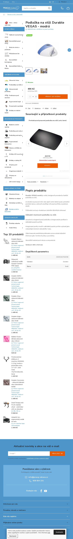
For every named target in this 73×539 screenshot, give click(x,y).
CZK (52, 2)
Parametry (43, 182)
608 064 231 (62, 8)
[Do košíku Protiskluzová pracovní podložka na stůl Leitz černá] (47, 165)
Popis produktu (31, 182)
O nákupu (6, 2)
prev (29, 143)
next (66, 143)
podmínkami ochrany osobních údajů (38, 458)
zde (49, 533)
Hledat (49, 8)
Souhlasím (59, 532)
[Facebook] (41, 491)
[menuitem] (14, 24)
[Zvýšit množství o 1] (36, 96)
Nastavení (12, 536)
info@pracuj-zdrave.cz (38, 477)
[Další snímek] (69, 50)
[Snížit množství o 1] (30, 96)
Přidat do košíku (53, 96)
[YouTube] (45, 491)
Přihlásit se (57, 453)
